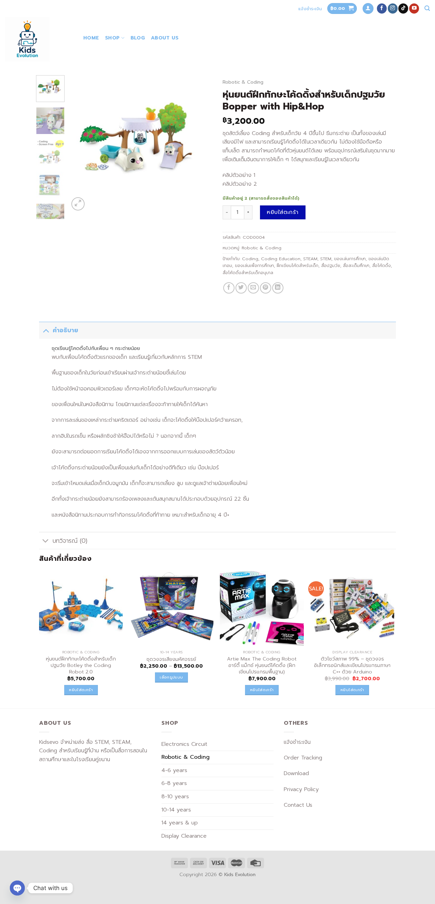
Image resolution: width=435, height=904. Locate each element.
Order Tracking (303, 758)
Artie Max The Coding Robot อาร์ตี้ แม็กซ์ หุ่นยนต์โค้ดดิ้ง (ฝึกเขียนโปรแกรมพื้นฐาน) (262, 665)
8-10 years (175, 796)
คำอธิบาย (65, 330)
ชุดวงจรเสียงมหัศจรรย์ (171, 659)
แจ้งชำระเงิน (310, 8)
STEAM (310, 258)
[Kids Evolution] (39, 39)
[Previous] (80, 143)
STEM (325, 258)
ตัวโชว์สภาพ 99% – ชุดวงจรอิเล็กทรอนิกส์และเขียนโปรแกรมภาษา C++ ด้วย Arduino (352, 665)
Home (91, 37)
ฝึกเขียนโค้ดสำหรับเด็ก (297, 265)
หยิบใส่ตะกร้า (283, 212)
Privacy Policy (301, 789)
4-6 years (174, 770)
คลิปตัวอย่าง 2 (240, 184)
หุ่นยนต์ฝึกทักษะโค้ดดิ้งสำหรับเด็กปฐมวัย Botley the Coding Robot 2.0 (81, 665)
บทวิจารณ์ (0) (70, 540)
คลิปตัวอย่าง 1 (239, 175)
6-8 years (174, 783)
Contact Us (298, 805)
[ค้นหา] (427, 8)
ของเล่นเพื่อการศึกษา (254, 265)
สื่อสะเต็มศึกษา (356, 265)
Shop (112, 37)
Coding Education (280, 258)
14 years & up (179, 823)
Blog (137, 37)
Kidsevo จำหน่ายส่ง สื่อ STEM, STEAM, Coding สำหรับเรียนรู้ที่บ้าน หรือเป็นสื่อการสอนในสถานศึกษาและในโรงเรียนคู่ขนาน (93, 751)
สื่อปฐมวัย (330, 265)
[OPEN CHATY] (17, 888)
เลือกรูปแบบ (171, 677)
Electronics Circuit (184, 744)
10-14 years (176, 810)
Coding (250, 258)
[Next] (201, 143)
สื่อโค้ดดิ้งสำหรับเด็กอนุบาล (248, 272)
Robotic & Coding (243, 82)
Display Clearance (184, 836)
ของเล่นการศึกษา (350, 258)
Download (296, 773)
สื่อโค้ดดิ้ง (381, 265)
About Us (164, 37)
